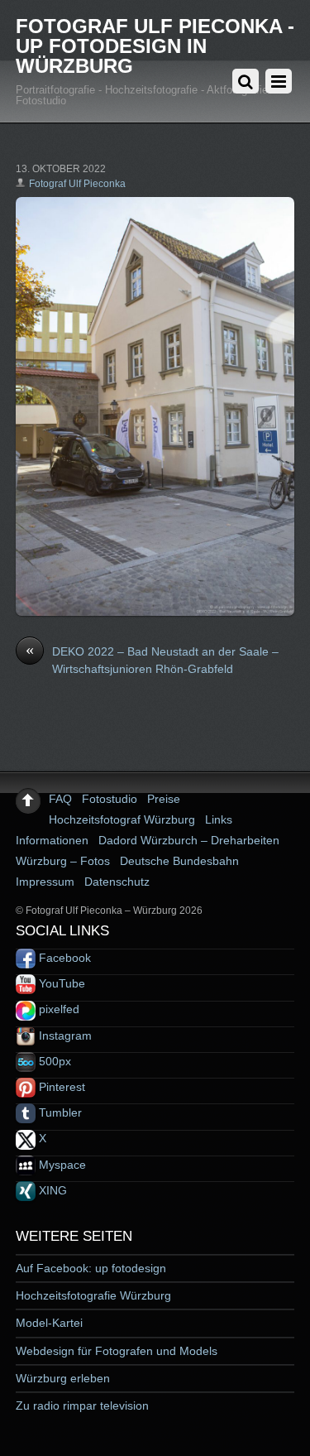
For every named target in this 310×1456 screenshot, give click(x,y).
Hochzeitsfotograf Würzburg (122, 819)
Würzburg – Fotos (63, 860)
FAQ (60, 798)
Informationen (52, 840)
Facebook (63, 957)
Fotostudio (109, 798)
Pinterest (60, 1086)
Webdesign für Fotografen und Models (116, 1350)
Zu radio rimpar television (82, 1405)
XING (51, 1190)
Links (218, 819)
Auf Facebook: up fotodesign (91, 1268)
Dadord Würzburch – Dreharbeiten (188, 840)
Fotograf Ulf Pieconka (77, 184)
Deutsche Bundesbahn (179, 860)
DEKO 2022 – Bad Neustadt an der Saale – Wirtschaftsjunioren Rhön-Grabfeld (152, 659)
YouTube (60, 983)
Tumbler (59, 1112)
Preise (163, 798)
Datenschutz (117, 881)
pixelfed (57, 1009)
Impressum (45, 881)
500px (53, 1061)
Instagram (64, 1035)
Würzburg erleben (63, 1378)
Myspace (61, 1164)
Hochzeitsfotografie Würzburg (93, 1295)
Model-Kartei (49, 1322)
